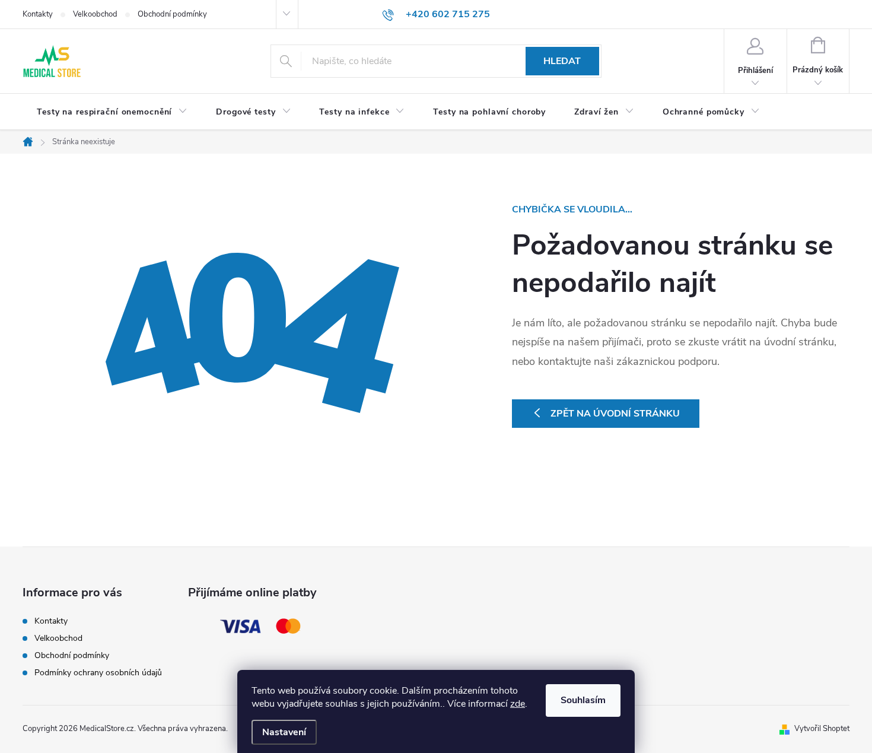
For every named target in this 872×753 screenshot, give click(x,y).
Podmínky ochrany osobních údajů (98, 672)
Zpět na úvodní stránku (615, 413)
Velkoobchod (95, 14)
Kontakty (38, 14)
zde (517, 703)
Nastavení (284, 732)
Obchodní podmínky (172, 14)
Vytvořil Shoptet (821, 728)
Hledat (562, 61)
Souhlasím (583, 700)
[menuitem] (112, 112)
